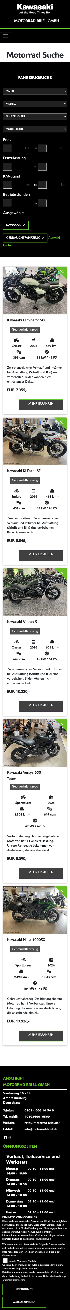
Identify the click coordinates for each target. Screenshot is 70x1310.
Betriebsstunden (16, 195)
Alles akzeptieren (24, 1302)
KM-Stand (11, 177)
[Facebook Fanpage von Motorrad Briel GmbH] (5, 1138)
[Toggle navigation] (5, 36)
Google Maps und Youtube (23, 1261)
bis (35, 148)
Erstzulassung (14, 158)
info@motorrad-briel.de (40, 1129)
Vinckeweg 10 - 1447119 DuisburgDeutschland (17, 1098)
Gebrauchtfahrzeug (23, 238)
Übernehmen (24, 1289)
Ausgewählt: (13, 213)
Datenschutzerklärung (39, 1239)
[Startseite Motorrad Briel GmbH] (35, 8)
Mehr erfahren (40, 403)
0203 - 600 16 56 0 (39, 1110)
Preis (7, 140)
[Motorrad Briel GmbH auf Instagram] (10, 1138)
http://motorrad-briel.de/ (42, 1123)
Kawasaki (14, 225)
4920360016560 (37, 1116)
